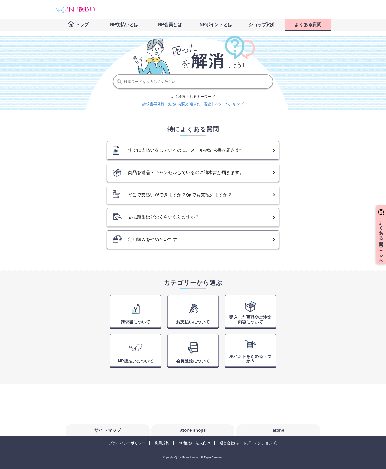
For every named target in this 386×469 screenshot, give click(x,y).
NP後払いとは (124, 24)
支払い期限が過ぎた (184, 104)
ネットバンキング (229, 104)
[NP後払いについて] (136, 345)
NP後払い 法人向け (194, 443)
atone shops (193, 430)
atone (278, 430)
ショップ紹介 (262, 24)
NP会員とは (170, 24)
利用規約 (162, 443)
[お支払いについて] (193, 306)
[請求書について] (136, 306)
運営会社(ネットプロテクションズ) (248, 443)
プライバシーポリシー (127, 443)
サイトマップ (107, 430)
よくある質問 (308, 24)
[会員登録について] (193, 345)
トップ (82, 24)
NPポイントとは (216, 24)
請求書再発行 (153, 104)
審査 (207, 104)
